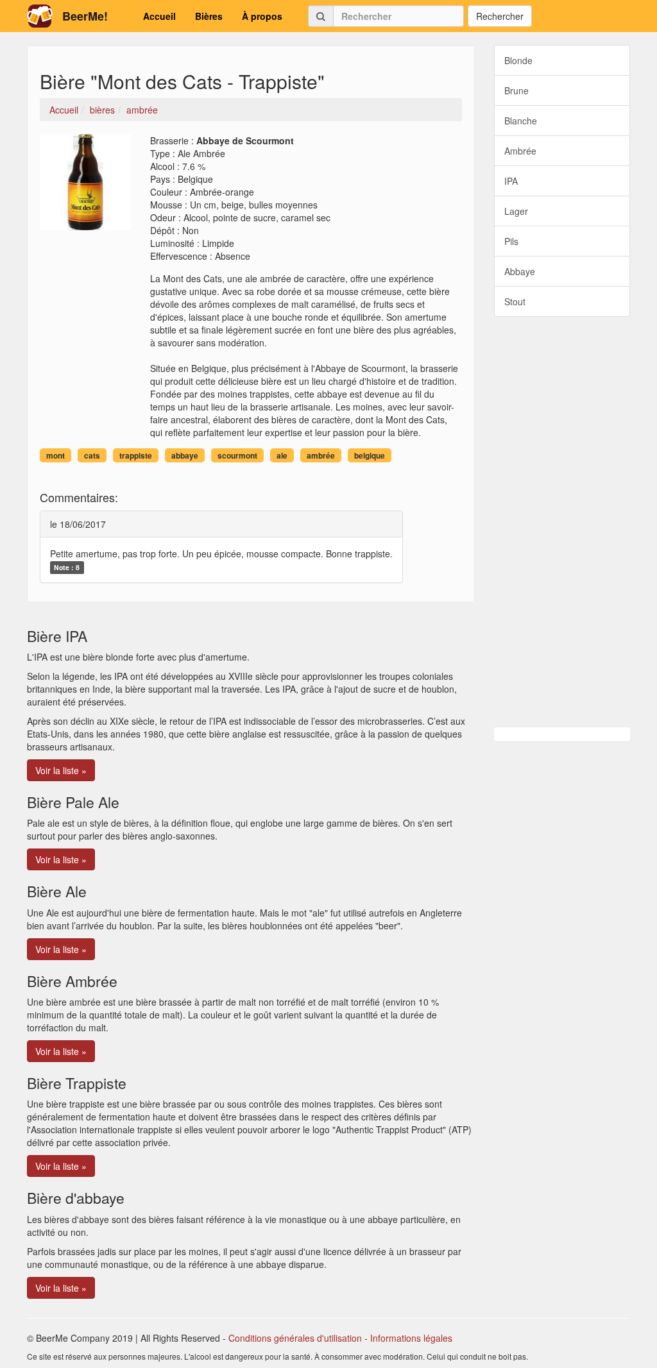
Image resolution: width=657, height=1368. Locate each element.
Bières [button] (209, 16)
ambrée (321, 455)
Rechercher (500, 16)
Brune (516, 90)
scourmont (237, 455)
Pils (511, 241)
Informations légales (411, 1337)
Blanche (520, 120)
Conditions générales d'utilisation (295, 1337)
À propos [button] (262, 16)
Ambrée (520, 150)
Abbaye (519, 271)
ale (282, 455)
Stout (514, 301)
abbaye (184, 455)
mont (55, 455)
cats (92, 455)
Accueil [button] (159, 16)
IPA (511, 180)
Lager (516, 211)
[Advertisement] (562, 522)
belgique (369, 455)
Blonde (518, 60)
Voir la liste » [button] (61, 770)
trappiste (135, 455)
